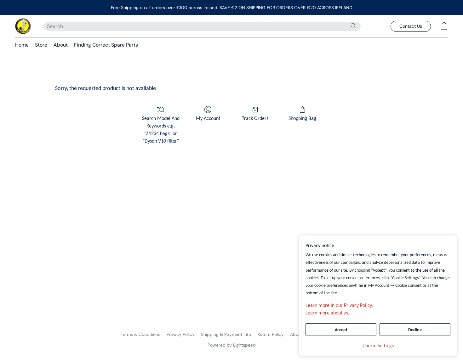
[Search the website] (353, 25)
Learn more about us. (327, 313)
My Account (208, 118)
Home (22, 45)
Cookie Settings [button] (378, 345)
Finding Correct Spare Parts (106, 45)
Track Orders (255, 118)
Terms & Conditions (140, 334)
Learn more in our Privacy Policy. (339, 305)
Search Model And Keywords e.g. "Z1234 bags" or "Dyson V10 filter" (161, 130)
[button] (23, 26)
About (61, 45)
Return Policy (270, 334)
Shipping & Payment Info (226, 334)
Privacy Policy (181, 334)
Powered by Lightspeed (232, 345)
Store (41, 45)
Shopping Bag (302, 118)
